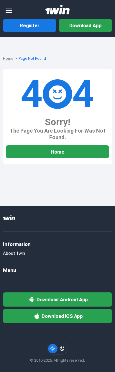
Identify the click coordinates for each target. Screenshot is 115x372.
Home (8, 58)
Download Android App (62, 299)
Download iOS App (62, 316)
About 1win (14, 253)
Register (30, 25)
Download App (85, 25)
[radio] (53, 348)
